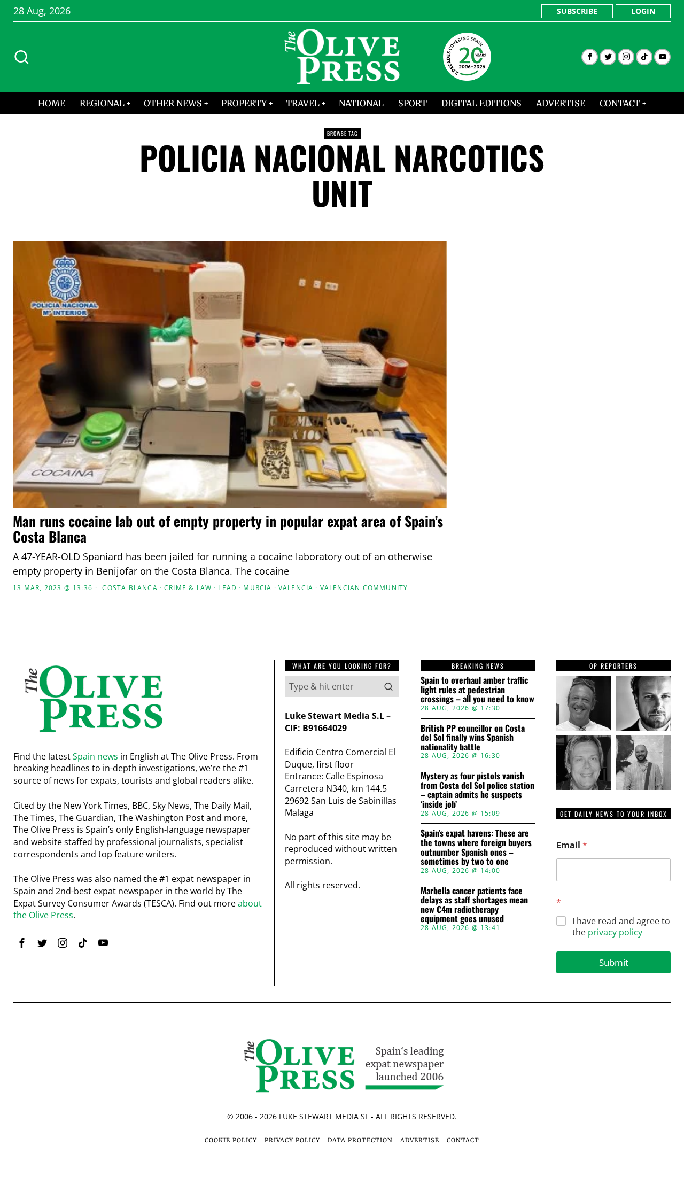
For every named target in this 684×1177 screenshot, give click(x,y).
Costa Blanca (129, 588)
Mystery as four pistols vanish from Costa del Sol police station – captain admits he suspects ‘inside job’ (477, 790)
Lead (227, 588)
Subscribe (577, 11)
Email (571, 845)
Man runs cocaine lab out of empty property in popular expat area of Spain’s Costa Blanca (228, 529)
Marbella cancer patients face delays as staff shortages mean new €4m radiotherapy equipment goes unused (474, 905)
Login (643, 11)
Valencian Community (364, 588)
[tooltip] (589, 57)
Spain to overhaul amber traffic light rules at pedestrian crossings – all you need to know (477, 690)
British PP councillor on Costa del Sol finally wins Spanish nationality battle (473, 738)
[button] (388, 686)
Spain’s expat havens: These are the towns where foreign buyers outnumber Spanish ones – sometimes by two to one (476, 847)
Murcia (257, 588)
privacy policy (615, 932)
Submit (613, 962)
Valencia (296, 588)
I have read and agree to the (621, 927)
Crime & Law (188, 588)
